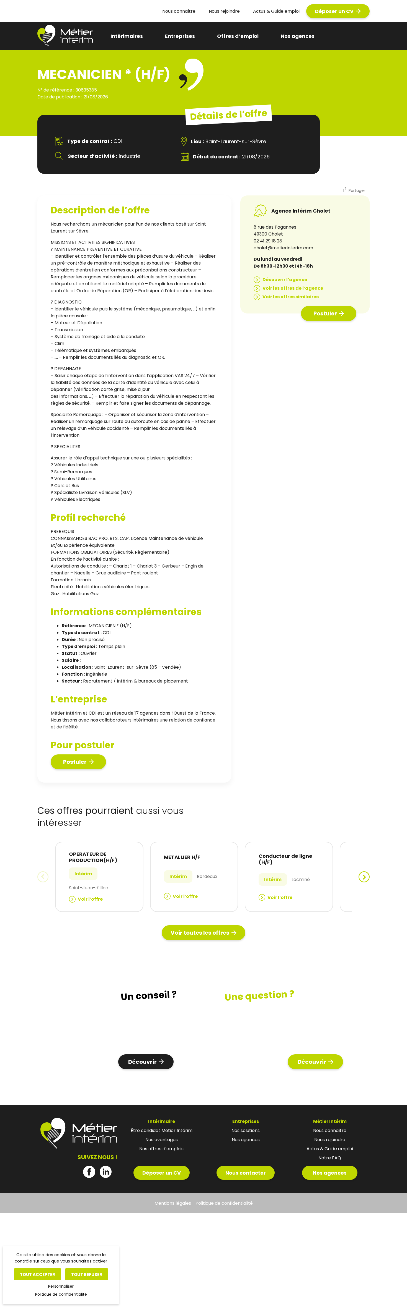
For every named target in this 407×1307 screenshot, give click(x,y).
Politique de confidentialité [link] (61, 1294)
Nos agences (298, 36)
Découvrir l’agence (284, 279)
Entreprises (180, 36)
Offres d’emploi (238, 36)
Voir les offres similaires (290, 297)
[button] (354, 190)
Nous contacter (245, 1172)
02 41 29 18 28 (268, 241)
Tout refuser (86, 1274)
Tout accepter (37, 1274)
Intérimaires (126, 36)
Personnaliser (61, 1286)
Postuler (75, 762)
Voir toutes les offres (200, 933)
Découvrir (142, 1062)
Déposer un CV (334, 11)
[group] (99, 877)
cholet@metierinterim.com (283, 248)
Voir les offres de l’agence (292, 288)
